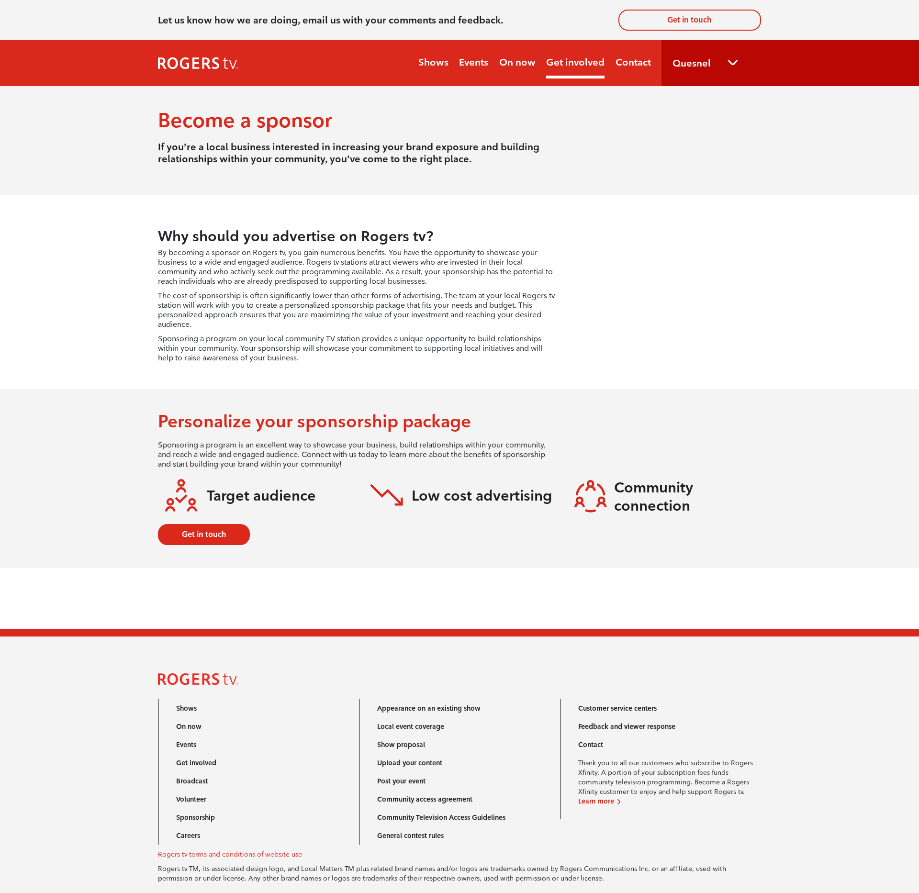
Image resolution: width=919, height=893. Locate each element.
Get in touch (689, 19)
